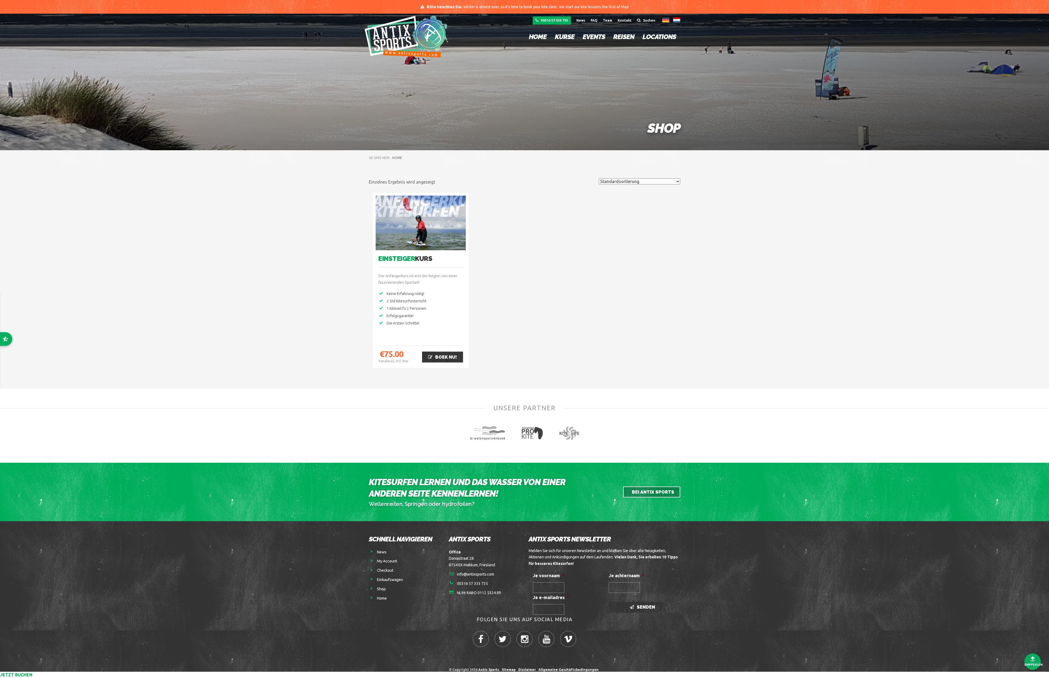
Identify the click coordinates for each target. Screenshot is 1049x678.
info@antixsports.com (475, 574)
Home (538, 37)
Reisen (623, 37)
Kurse (564, 37)
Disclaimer (527, 669)
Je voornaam (548, 575)
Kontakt (625, 20)
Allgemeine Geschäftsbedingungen (569, 669)
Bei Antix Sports (652, 492)
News (580, 20)
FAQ (594, 20)
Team (607, 20)
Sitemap (508, 669)
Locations (659, 37)
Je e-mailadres (551, 597)
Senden (645, 607)
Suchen (648, 20)
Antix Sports (488, 669)
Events (594, 37)
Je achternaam (626, 575)
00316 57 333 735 (554, 20)
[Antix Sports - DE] (409, 36)
